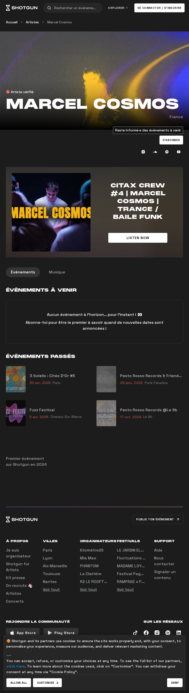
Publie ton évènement (155, 519)
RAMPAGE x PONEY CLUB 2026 (145, 581)
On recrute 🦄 (19, 585)
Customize (45, 683)
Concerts (15, 601)
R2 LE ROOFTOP (94, 581)
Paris (47, 550)
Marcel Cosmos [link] (59, 22)
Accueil (11, 22)
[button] (171, 140)
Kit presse (15, 577)
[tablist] (94, 272)
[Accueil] (21, 8)
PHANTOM (89, 565)
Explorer (116, 8)
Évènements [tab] (23, 272)
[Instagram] (143, 151)
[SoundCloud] (155, 151)
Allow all (18, 683)
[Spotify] (166, 151)
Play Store (64, 633)
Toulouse (51, 573)
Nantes (50, 581)
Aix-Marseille (55, 565)
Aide (158, 550)
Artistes (32, 22)
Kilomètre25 (92, 550)
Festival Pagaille (132, 573)
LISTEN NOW (137, 238)
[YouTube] (178, 151)
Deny (175, 683)
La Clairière (90, 573)
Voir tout (51, 589)
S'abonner (171, 140)
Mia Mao (88, 558)
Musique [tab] (57, 272)
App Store (26, 633)
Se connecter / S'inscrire (159, 8)
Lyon (47, 558)
